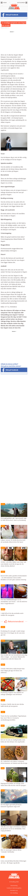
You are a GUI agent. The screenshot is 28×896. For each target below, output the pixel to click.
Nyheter (3, 835)
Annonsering (14, 885)
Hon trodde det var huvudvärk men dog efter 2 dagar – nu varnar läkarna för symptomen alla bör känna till (14, 657)
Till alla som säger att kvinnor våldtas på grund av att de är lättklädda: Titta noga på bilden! (13, 828)
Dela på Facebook (12, 15)
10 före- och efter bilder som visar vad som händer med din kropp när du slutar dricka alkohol (13, 564)
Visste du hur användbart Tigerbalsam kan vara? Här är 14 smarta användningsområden (13, 718)
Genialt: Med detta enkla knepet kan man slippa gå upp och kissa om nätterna (13, 670)
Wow (2, 790)
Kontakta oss (14, 890)
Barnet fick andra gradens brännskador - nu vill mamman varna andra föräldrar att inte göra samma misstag (14, 577)
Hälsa (2, 504)
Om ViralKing (14, 893)
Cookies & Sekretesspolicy (14, 888)
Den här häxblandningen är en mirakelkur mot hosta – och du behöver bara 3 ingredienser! (14, 601)
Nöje (2, 725)
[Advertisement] (12, 42)
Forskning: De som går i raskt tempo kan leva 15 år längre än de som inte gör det (13, 633)
